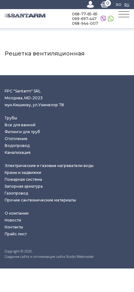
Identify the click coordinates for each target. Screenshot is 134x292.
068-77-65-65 (85, 14)
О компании (17, 213)
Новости (13, 220)
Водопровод (17, 145)
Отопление (16, 138)
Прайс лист (16, 234)
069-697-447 (84, 18)
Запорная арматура (24, 186)
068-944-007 (85, 23)
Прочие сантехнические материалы (40, 200)
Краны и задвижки (23, 172)
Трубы (11, 118)
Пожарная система (23, 179)
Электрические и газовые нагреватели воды (49, 165)
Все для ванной (20, 125)
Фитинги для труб (22, 131)
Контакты (14, 227)
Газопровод (16, 193)
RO (118, 5)
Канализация (18, 152)
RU (126, 5)
